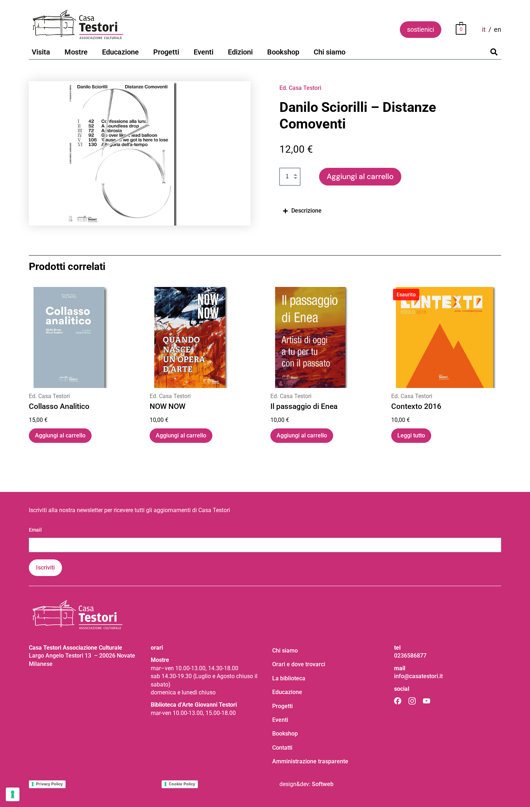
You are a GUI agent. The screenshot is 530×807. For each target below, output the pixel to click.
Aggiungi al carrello (360, 176)
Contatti (282, 747)
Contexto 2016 (416, 406)
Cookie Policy (182, 783)
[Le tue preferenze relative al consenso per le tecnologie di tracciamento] (12, 794)
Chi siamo (329, 52)
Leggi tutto (411, 435)
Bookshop (283, 52)
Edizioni (240, 52)
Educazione (120, 52)
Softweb (323, 784)
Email (35, 530)
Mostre (76, 52)
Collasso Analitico (59, 406)
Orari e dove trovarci (298, 664)
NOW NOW (167, 406)
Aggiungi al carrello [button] (60, 435)
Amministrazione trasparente (310, 761)
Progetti (166, 52)
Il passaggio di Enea (303, 406)
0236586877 (410, 655)
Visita (41, 52)
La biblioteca (288, 678)
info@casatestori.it (418, 676)
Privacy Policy (49, 783)
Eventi (203, 52)
